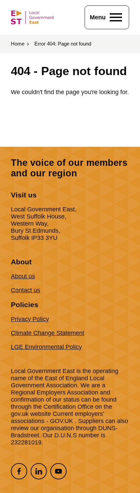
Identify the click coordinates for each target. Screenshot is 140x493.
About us (23, 276)
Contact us (25, 290)
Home (17, 44)
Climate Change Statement (47, 333)
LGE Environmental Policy (46, 347)
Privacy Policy (30, 319)
